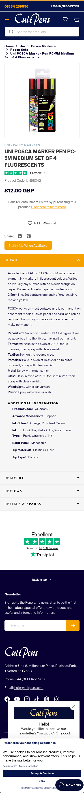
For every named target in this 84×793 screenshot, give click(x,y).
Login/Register (65, 6)
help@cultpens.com (28, 687)
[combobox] (42, 31)
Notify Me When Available (28, 245)
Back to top (39, 579)
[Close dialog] (74, 706)
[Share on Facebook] (19, 236)
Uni (7, 145)
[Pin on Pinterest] (28, 236)
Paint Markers (26, 145)
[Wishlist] (65, 19)
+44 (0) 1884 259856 (30, 679)
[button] (77, 19)
